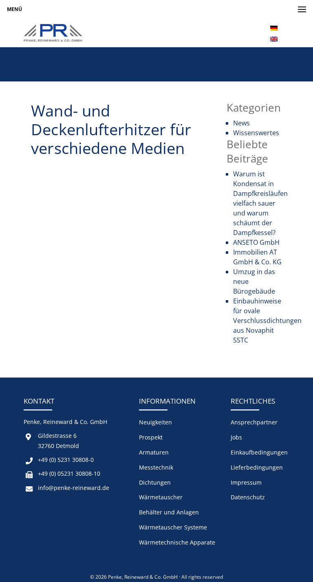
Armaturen (154, 452)
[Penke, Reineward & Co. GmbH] (53, 33)
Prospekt (151, 437)
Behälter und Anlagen (169, 512)
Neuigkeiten (155, 422)
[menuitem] (274, 27)
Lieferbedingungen (257, 467)
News (241, 123)
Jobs (236, 437)
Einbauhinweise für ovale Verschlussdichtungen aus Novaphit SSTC (267, 320)
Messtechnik (156, 467)
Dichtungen (155, 482)
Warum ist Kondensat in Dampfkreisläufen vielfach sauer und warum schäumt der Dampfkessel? (260, 203)
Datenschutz (248, 497)
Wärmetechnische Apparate (177, 542)
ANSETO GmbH (256, 242)
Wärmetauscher (161, 497)
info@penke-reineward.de (73, 488)
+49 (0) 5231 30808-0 (66, 459)
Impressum (246, 482)
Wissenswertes (256, 132)
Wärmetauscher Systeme (173, 527)
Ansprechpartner (254, 422)
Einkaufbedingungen (259, 452)
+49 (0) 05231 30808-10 (69, 473)
